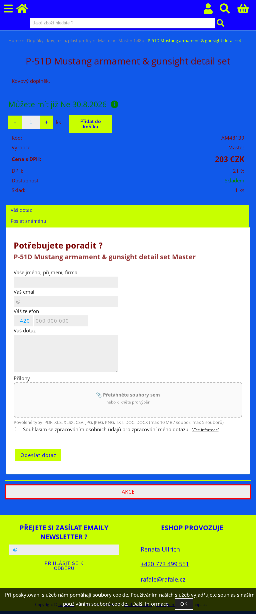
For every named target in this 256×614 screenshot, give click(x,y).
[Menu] (8, 9)
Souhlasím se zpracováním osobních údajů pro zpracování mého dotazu (105, 429)
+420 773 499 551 (165, 564)
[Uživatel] (212, 10)
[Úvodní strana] (25, 10)
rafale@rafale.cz (163, 579)
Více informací (205, 430)
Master (236, 147)
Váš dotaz (21, 210)
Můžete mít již (57, 104)
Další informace (150, 603)
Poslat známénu (28, 221)
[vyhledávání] (228, 10)
